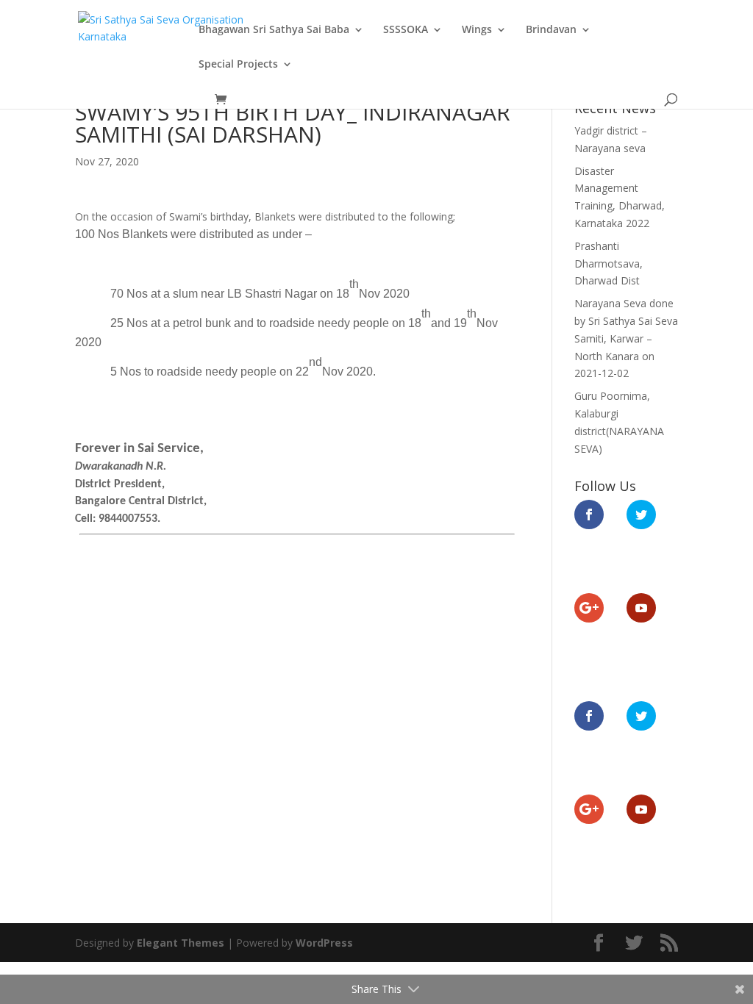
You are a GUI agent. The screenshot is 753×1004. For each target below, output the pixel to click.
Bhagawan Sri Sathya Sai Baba (274, 30)
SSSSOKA (405, 30)
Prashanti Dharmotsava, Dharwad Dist (608, 263)
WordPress (324, 943)
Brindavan (551, 30)
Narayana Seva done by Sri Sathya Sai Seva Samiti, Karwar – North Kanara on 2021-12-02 (626, 338)
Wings (477, 30)
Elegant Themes (180, 943)
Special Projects (238, 65)
